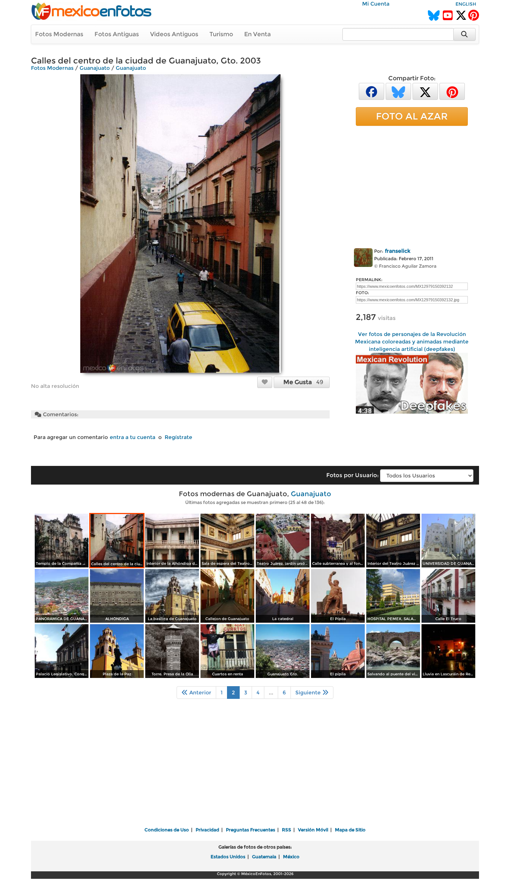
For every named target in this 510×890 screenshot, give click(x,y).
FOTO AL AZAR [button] (412, 116)
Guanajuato (95, 68)
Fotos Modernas (59, 34)
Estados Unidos (228, 856)
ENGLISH (465, 4)
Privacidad (207, 830)
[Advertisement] (412, 185)
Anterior (199, 692)
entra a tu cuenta (132, 437)
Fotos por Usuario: (352, 475)
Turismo (221, 34)
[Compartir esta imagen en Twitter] (425, 90)
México (291, 856)
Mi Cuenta (375, 3)
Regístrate (178, 437)
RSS (286, 830)
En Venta (257, 34)
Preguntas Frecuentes (250, 830)
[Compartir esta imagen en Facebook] (371, 90)
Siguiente (308, 692)
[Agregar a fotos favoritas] (264, 382)
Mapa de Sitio (350, 830)
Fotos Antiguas (116, 34)
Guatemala (264, 856)
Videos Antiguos (174, 34)
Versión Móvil (313, 830)
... (271, 692)
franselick (397, 251)
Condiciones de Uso (166, 830)
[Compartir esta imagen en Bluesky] (398, 90)
